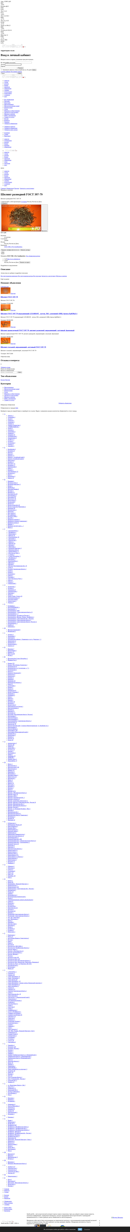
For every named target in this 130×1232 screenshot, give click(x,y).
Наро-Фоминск (13, 826)
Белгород (11, 463)
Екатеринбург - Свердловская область (20, 612)
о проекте (7, 95)
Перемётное (12, 890)
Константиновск (13, 708)
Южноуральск (12, 1176)
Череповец (12, 1138)
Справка (6, 1204)
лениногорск (12, 743)
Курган (11, 738)
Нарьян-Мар (12, 828)
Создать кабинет (6, 71)
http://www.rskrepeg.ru (13, 259)
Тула (10, 1075)
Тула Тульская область (15, 1077)
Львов (10, 754)
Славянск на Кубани (14, 1013)
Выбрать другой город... (16, 526)
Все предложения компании (9, 276)
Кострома (11, 713)
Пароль (3, 66)
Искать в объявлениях (7, 370)
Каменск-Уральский (14, 673)
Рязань (10, 968)
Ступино (11, 1039)
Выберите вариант (14, 519)
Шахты (10, 1155)
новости (6, 80)
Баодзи (10, 452)
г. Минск (11, 542)
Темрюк (11, 1064)
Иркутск (11, 653)
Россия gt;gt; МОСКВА (15, 946)
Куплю (3, 380)
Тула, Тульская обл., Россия (16, 1079)
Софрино (11, 1026)
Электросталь (12, 1168)
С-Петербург (12, 971)
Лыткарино (12, 753)
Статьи (6, 1192)
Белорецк (11, 465)
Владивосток (12, 494)
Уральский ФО (13, 1090)
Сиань (10, 1008)
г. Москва (11, 543)
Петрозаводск (12, 895)
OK (80, 1229)
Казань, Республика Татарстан (17, 665)
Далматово (11, 586)
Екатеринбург (13, 610)
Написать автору (25, 250)
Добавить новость (9, 126)
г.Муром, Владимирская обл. (17, 566)
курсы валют (8, 92)
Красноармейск (13, 719)
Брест (10, 475)
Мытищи (11, 820)
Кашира (11, 677)
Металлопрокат (9, 104)
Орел (10, 874)
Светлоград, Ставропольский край (19, 997)
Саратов (11, 989)
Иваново (11, 649)
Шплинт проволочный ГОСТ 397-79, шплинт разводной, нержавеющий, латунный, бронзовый (37, 330)
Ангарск (11, 430)
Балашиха (11, 451)
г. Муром (11, 545)
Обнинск (11, 866)
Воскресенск (12, 510)
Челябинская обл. (13, 1136)
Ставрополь (12, 1032)
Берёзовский (12, 467)
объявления (7, 88)
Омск (11, 872)
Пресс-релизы (8, 1203)
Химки (11, 1111)
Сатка (10, 992)
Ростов (10, 956)
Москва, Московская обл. (16, 804)
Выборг (11, 524)
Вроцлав (11, 511)
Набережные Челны (15, 824)
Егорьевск (11, 606)
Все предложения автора (25, 276)
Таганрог (12, 1047)
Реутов (10, 940)
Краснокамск (12, 727)
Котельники (12, 716)
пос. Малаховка (13, 919)
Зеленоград (12, 642)
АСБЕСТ (11, 439)
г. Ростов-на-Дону (14, 553)
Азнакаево (11, 417)
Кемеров (11, 679)
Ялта (10, 1179)
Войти (34, 70)
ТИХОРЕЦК (12, 1067)
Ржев (10, 941)
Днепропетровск (14, 598)
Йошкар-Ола (12, 660)
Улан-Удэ (11, 1087)
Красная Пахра (13, 717)
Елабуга (11, 625)
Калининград (12, 666)
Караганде (11, 676)
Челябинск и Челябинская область (18, 1130)
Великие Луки (13, 482)
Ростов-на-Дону (14, 959)
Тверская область (13, 1061)
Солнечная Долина (14, 1021)
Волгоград (12, 498)
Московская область (14, 813)
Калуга (10, 671)
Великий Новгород (14, 484)
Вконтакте (7, 136)
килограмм (11, 685)
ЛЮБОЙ (11, 757)
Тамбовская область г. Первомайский (19, 1056)
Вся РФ (10, 518)
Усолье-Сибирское (14, 1091)
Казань (11, 663)
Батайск (11, 462)
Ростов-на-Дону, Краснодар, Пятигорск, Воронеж (23, 962)
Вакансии (7, 1198)
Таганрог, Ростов (13, 1048)
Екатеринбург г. (13, 614)
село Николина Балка (15, 1000)
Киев (10, 684)
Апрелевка (11, 431)
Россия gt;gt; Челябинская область (18, 948)
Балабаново (12, 449)
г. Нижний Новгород (14, 548)
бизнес (6, 85)
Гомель (10, 575)
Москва (12, 791)
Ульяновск (12, 1088)
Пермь (10, 892)
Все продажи (37, 276)
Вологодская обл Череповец (17, 506)
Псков (10, 927)
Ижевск (11, 652)
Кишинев (11, 693)
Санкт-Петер (12, 979)
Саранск (11, 987)
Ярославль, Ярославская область (18, 1182)
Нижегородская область (16, 836)
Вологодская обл (14, 505)
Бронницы (11, 476)
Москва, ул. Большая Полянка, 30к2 (19, 808)
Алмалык (11, 422)
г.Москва (11, 562)
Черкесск (11, 1142)
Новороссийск (13, 853)
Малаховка (11, 773)
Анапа (10, 428)
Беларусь (7, 120)
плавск (10, 901)
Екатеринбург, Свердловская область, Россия (22, 622)
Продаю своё (12, 924)
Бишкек (11, 470)
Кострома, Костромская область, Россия (20, 714)
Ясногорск (11, 1184)
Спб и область (12, 1029)
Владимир (12, 497)
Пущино (11, 930)
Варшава (11, 481)
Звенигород (12, 641)
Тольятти (11, 1071)
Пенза (10, 882)
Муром (11, 818)
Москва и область (14, 799)
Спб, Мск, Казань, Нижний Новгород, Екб (21, 1031)
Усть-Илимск (12, 1093)
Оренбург (11, 876)
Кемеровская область (14, 682)
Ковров (10, 700)
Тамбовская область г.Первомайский (19, 1058)
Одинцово (11, 871)
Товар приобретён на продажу (17, 1069)
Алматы (11, 423)
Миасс (10, 780)
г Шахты (11, 535)
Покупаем (7, 103)
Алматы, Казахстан (14, 425)
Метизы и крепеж (9, 114)
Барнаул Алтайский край (16, 459)
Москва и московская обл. (16, 797)
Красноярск (12, 730)
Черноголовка (12, 1144)
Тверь (10, 1063)
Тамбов (10, 1053)
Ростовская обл (13, 965)
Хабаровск (11, 1104)
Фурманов (11, 1101)
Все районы (12, 514)
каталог (6, 84)
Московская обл (13, 812)
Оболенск (11, 868)
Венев (10, 486)
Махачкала (11, 778)
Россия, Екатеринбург (15, 952)
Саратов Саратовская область (17, 991)
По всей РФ (12, 906)
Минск (11, 783)
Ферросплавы (8, 107)
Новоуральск (12, 860)
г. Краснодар (12, 540)
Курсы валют (8, 1209)
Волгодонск (12, 500)
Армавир (11, 435)
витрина (6, 145)
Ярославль (11, 1181)
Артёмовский (12, 436)
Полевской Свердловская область (18, 914)
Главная (3, 188)
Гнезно (10, 572)
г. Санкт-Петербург (14, 556)
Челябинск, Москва (14, 1131)
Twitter (6, 134)
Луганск (11, 749)
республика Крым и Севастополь (18, 938)
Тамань (10, 1051)
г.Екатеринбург (13, 561)
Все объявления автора (33, 256)
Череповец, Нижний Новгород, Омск (19, 1139)
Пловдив (11, 903)
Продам (16, 188)
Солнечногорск (13, 1023)
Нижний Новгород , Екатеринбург (19, 842)
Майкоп (11, 770)
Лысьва (10, 751)
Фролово (11, 1098)
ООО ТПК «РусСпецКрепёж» (13, 247)
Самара (11, 975)
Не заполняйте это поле (8, 62)
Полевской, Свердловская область (18, 916)
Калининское (12, 669)
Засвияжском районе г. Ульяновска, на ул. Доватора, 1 (24, 639)
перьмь (10, 893)
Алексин (11, 420)
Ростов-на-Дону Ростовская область (19, 960)
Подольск (11, 911)
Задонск (11, 634)
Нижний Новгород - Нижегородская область (22, 840)
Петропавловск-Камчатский (17, 896)
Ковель (10, 698)
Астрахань (11, 443)
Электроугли (12, 1170)
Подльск (11, 909)
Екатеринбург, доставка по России (19, 615)
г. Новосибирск (13, 551)
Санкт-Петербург (14, 981)
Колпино (11, 703)
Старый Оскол (13, 1034)
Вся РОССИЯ (12, 516)
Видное (10, 490)
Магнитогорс (12, 765)
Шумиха (11, 1158)
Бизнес (6, 1196)
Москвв (11, 810)
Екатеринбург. (12, 623)
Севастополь (12, 999)
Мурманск (11, 816)
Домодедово (12, 601)
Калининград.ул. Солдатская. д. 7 (18, 668)
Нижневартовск (13, 837)
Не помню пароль (16, 71)
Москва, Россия (13, 807)
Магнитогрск (12, 769)
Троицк (10, 1074)
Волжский (11, 502)
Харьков (11, 1109)
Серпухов (11, 1007)
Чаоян (10, 1120)
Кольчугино (12, 705)
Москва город (13, 794)
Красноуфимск (13, 729)
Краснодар (12, 724)
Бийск (10, 468)
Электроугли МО (13, 1171)
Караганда (11, 674)
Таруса (10, 1059)
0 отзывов (24, 201)
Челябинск (12, 1125)
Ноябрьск (11, 863)
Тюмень (11, 1082)
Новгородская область (15, 848)
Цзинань (11, 1117)
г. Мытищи (11, 546)
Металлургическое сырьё (11, 106)
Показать (20, 68)
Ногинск (11, 861)
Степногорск (12, 1035)
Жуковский (12, 631)
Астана (10, 441)
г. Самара (11, 554)
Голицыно (11, 574)
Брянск (11, 478)
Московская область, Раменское (18, 815)
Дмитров (11, 593)
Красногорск (12, 722)
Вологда (11, 503)
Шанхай (11, 1154)
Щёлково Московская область (17, 1163)
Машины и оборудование (12, 111)
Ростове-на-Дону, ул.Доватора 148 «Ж (20, 964)
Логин (3, 64)
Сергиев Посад (13, 1003)
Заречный (11, 638)
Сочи (10, 1027)
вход (5, 96)
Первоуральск (13, 887)
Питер (10, 898)
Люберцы (11, 756)
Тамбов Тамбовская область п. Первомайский (22, 1055)
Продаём (7, 101)
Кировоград (12, 690)
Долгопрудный (13, 599)
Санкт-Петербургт (14, 984)
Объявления (10, 188)
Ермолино (11, 626)
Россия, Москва (13, 954)
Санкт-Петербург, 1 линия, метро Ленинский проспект (25, 983)
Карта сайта (7, 1207)
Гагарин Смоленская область (17, 569)
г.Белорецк (11, 559)
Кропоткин (12, 735)
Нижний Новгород (15, 839)
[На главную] (14, 47)
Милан (10, 781)
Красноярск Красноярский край (18, 732)
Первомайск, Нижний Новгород (18, 884)
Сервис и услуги (9, 117)
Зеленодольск (12, 644)
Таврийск (11, 1045)
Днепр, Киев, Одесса (15, 596)
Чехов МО (11, 1147)
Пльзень (11, 904)
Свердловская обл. (14, 994)
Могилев (11, 785)
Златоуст (11, 645)
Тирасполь (11, 1066)
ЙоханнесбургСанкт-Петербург (18, 658)
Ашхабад (11, 446)
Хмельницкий (12, 1112)
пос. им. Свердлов (14, 917)
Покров (10, 912)
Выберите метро (13, 522)
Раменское (11, 935)
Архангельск (12, 438)
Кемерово (11, 681)
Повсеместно (13, 908)
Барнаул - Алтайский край (16, 457)
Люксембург (12, 761)
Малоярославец (13, 775)
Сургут (11, 1040)
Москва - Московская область (17, 793)
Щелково (11, 1162)
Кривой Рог (12, 733)
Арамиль (11, 433)
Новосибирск (13, 855)
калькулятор (8, 93)
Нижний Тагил (13, 844)
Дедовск (11, 588)
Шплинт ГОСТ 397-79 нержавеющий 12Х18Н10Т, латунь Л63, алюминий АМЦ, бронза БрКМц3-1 (39, 314)
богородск (11, 473)
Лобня (10, 746)
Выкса (10, 527)
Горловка (11, 577)
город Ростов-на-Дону (15, 578)
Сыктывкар (12, 1042)
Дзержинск (12, 590)
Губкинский (12, 583)
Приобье (11, 922)
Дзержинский (12, 591)
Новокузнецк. (12, 852)
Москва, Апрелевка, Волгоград (18, 801)
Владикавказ (12, 495)
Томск (10, 1072)
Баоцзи (10, 454)
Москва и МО (12, 796)
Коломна (11, 701)
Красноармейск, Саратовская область (19, 721)
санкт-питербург (13, 986)
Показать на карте (25, 262)
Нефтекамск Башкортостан (16, 834)
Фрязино (11, 1099)
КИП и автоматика (10, 115)
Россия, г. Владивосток (15, 951)
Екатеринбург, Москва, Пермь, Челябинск (21, 617)
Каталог (6, 1195)
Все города (11, 513)
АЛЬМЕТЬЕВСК (13, 427)
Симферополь (12, 1010)
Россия (6, 118)
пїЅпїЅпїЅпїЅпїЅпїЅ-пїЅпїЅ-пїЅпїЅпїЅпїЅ (20, 900)
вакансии (7, 87)
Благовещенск (13, 471)
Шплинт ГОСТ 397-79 (9, 297)
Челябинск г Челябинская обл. (17, 1128)
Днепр (10, 594)
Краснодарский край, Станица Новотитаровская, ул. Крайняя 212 (28, 725)
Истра (10, 655)
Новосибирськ (13, 858)
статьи (6, 82)
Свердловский (13, 995)
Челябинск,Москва (14, 1134)
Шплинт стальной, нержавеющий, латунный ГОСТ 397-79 (23, 347)
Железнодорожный (14, 630)
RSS (17, 408)
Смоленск (12, 1016)
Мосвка (10, 788)
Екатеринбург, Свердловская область (19, 620)
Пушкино (11, 928)
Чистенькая (12, 1149)
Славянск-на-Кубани (15, 1015)
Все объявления (9, 99)
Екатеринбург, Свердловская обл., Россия (21, 618)
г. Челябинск (12, 558)
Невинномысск (13, 829)
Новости (6, 1190)
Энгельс (11, 1173)
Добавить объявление (10, 123)
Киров (10, 689)
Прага (10, 920)
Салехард (11, 973)
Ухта (10, 1095)
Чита (10, 1150)
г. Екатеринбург (13, 537)
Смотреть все (5, 286)
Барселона (11, 460)
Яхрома (10, 1186)
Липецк (11, 745)
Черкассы (11, 1141)
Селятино (11, 1002)
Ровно (10, 943)
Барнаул (11, 455)
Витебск (11, 492)
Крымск (11, 737)
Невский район (13, 831)
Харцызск (11, 1107)
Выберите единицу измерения (17, 521)
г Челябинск (12, 532)
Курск (10, 740)
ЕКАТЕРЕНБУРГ (13, 607)
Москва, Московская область (17, 805)
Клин (10, 697)
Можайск (11, 786)
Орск (10, 877)
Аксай (10, 419)
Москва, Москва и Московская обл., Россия (22, 802)
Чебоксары (11, 1122)
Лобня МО (11, 748)
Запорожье (11, 636)
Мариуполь (12, 777)
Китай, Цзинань (13, 692)
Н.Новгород (12, 823)
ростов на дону (13, 957)
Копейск (11, 709)
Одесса (10, 869)
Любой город (12, 759)
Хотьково (11, 1114)
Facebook (7, 133)
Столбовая (11, 1037)
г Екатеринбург (13, 530)
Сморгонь (11, 1018)
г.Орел (10, 567)
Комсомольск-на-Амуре (15, 706)
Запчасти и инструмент (11, 112)
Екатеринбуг (12, 609)
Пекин (10, 880)
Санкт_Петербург (14, 978)
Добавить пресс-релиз (11, 130)
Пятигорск (11, 932)
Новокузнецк (13, 850)
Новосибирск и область (15, 856)
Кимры (10, 687)
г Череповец (12, 534)
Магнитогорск (13, 767)
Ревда (10, 936)
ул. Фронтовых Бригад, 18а (16, 1085)
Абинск (10, 415)
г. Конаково (12, 538)
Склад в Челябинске (14, 1011)
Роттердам (11, 967)
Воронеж (11, 508)
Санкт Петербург (14, 976)
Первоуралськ (12, 885)
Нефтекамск (12, 832)
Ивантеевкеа (12, 650)
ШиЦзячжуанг (13, 1157)
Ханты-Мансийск (14, 1106)
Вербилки (11, 487)
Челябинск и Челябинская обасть (18, 1127)
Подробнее (87, 1229)
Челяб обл (11, 1123)
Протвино (11, 925)
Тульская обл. (12, 1080)
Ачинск (11, 444)
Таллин (10, 1050)
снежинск (11, 1019)
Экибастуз (11, 1166)
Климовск (11, 695)
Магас (10, 764)
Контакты (7, 1210)
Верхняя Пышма (13, 489)
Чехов (10, 1146)
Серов (10, 1005)
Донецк (10, 602)
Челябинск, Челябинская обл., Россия (19, 1133)
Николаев (11, 845)
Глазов (10, 570)
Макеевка (11, 772)
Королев (11, 711)
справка (6, 90)
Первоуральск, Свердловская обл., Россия (21, 888)
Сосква (10, 1024)
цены (5, 162)
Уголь (6, 109)
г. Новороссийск (13, 550)
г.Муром (11, 564)
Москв (10, 789)
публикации (8, 140)
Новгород (11, 847)
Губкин (10, 582)
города (10, 580)
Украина (6, 122)
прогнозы (7, 163)
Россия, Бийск (12, 949)
